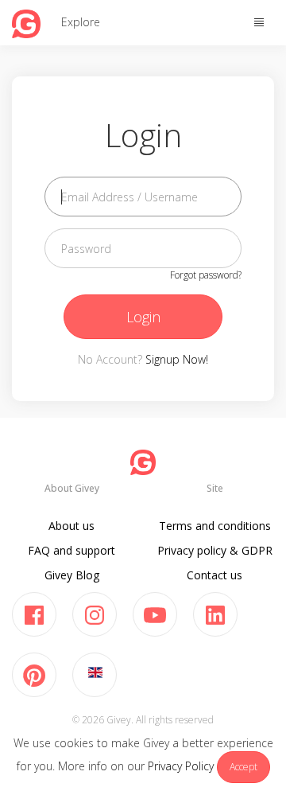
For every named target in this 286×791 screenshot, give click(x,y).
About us (71, 525)
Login (143, 316)
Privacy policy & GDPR (214, 550)
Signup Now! (176, 359)
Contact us (214, 575)
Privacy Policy (181, 765)
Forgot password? (206, 275)
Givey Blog (71, 575)
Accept (243, 766)
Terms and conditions (215, 525)
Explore (80, 21)
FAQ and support (71, 550)
